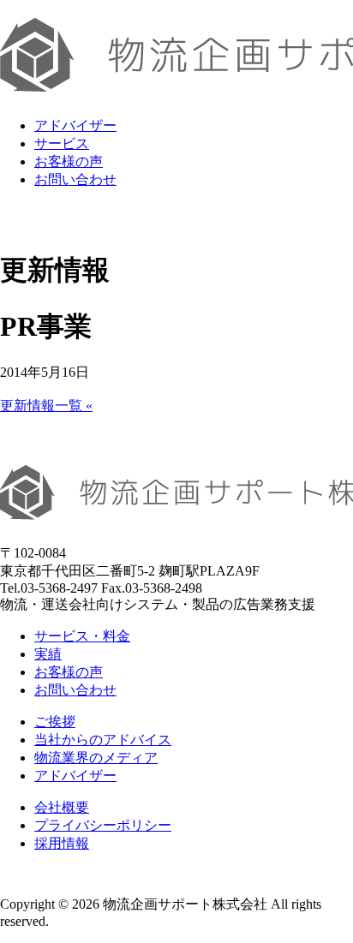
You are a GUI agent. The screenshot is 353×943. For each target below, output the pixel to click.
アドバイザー (75, 125)
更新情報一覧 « (46, 405)
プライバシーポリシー (102, 825)
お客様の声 (68, 161)
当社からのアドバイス (102, 739)
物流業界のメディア (96, 757)
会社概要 (61, 807)
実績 (48, 654)
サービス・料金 (82, 636)
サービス (61, 143)
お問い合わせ (75, 179)
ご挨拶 (54, 721)
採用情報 (61, 843)
